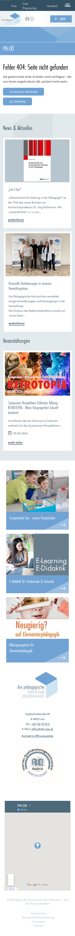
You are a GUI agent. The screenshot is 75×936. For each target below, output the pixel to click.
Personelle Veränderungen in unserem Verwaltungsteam (30, 285)
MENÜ (62, 19)
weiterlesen (16, 220)
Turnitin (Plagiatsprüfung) (29, 6)
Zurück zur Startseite (23, 92)
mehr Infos (15, 442)
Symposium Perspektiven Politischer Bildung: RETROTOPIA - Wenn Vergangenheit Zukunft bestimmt (33, 407)
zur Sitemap (17, 101)
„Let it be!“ (14, 189)
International (52, 6)
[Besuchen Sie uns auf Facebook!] (27, 19)
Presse (14, 6)
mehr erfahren (37, 521)
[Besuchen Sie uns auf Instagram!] (32, 19)
